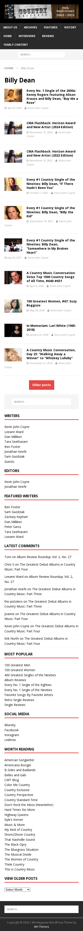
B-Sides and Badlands (20, 770)
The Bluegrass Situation (21, 849)
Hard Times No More (19, 810)
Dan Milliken (13, 437)
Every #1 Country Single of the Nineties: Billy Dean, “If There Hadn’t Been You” (51, 183)
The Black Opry (15, 844)
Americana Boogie (17, 765)
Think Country (14, 864)
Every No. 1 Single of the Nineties (28, 690)
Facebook (11, 730)
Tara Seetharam (16, 441)
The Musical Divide (17, 854)
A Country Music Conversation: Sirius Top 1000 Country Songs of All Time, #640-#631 (51, 277)
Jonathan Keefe (15, 451)
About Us (10, 27)
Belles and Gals (15, 775)
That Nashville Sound (19, 839)
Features (50, 27)
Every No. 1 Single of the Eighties (28, 685)
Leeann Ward (13, 432)
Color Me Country (17, 785)
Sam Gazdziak (14, 456)
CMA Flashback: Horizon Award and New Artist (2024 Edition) (51, 125)
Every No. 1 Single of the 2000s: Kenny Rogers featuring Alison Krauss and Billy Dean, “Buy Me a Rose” (52, 96)
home (8, 36)
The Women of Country (21, 859)
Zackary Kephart (16, 517)
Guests (9, 461)
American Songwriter (19, 760)
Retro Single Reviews (19, 700)
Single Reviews (14, 705)
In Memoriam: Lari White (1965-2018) (51, 327)
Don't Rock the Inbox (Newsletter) (28, 805)
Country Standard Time (21, 800)
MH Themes (41, 927)
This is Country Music (19, 869)
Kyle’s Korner (13, 819)
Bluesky (9, 725)
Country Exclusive (16, 790)
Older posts (41, 385)
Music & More (14, 825)
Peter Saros (12, 527)
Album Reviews (15, 680)
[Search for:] (41, 54)
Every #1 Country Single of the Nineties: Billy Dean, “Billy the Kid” (51, 212)
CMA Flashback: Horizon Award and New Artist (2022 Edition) (51, 153)
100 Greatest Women (19, 670)
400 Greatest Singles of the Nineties (30, 675)
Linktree (10, 740)
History (70, 27)
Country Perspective (18, 795)
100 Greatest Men (17, 665)
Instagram (11, 735)
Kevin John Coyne (38, 108)
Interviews (27, 36)
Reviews (48, 36)
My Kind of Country (18, 829)
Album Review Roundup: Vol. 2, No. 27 (44, 557)
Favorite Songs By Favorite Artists (28, 695)
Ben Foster (12, 447)
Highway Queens (16, 815)
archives (30, 27)
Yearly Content (16, 45)
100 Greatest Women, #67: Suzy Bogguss (52, 303)
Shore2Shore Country (19, 834)
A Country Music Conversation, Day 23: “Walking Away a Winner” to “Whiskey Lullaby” (51, 354)
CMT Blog (11, 780)
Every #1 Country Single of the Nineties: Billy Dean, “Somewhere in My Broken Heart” (51, 246)
